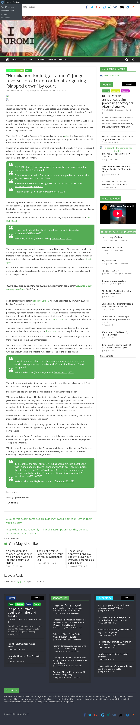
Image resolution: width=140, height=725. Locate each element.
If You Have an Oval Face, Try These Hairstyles (115, 333)
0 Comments (61, 90)
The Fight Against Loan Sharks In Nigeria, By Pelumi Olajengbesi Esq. (50, 555)
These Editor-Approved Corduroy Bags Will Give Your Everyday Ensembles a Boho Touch (81, 556)
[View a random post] (133, 59)
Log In (8, 2)
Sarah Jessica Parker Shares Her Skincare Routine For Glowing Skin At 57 (117, 169)
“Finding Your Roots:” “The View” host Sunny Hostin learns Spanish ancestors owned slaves (70, 660)
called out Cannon (40, 300)
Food (11, 604)
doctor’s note (57, 319)
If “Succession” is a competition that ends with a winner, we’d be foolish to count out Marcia (19, 556)
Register (16, 2)
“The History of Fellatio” (112, 237)
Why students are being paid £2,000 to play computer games (115, 631)
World (15, 59)
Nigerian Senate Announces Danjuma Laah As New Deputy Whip (69, 647)
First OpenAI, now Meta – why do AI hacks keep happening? (69, 673)
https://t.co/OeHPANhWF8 (27, 233)
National (27, 59)
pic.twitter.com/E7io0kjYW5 (28, 476)
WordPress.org (7, 7)
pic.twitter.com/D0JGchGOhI (28, 186)
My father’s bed (109, 260)
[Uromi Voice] (7, 59)
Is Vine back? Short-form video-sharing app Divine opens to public (115, 667)
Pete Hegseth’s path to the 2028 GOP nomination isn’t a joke (116, 346)
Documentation (7, 10)
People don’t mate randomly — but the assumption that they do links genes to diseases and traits (47, 531)
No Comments (122, 240)
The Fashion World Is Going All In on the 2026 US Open (116, 292)
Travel (28, 604)
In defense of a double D (113, 247)
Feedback (5, 18)
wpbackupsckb (33, 90)
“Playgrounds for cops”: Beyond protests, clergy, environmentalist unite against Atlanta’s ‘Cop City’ (67, 608)
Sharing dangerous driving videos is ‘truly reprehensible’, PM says (117, 305)
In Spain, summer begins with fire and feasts (22, 612)
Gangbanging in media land (114, 281)
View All (129, 84)
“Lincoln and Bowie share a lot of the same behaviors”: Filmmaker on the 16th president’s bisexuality (69, 622)
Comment (131, 231)
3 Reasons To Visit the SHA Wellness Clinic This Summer (114, 183)
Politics (63, 59)
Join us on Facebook (111, 75)
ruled (66, 136)
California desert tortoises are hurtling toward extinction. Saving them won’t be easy (49, 520)
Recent (119, 231)
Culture (40, 59)
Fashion (51, 59)
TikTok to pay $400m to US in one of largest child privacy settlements (114, 643)
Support (4, 14)
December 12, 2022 (55, 191)
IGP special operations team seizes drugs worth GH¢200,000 (117, 138)
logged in (21, 581)
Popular (107, 231)
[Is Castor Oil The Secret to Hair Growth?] (117, 148)
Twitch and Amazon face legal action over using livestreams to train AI (116, 319)
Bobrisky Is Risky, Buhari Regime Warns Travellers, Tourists (67, 635)
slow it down (51, 331)
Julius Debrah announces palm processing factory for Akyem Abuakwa (117, 101)
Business (115, 91)
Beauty (106, 91)
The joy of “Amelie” (110, 270)
